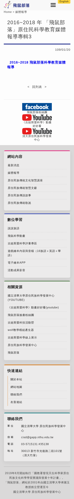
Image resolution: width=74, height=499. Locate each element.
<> (37, 87)
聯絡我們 (16, 394)
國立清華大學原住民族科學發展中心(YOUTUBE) (31, 297)
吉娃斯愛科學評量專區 (22, 243)
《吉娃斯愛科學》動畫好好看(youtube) (33, 307)
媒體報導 (21, 11)
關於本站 (16, 379)
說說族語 (13, 228)
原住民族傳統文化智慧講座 (25, 180)
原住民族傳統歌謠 (19, 202)
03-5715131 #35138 (35, 444)
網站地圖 (16, 386)
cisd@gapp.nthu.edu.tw (37, 437)
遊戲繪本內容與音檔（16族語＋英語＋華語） (34, 253)
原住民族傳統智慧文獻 (22, 187)
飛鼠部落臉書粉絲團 (21, 315)
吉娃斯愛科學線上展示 (22, 337)
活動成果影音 (16, 270)
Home (8, 11)
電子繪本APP (17, 262)
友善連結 (16, 402)
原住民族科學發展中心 (22, 345)
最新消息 (13, 165)
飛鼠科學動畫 (16, 235)
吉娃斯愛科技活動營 (21, 322)
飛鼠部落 (13, 352)
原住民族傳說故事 (19, 195)
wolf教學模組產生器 (21, 329)
